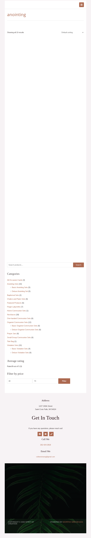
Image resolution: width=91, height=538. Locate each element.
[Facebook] (40, 434)
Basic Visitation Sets (20, 349)
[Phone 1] (51, 434)
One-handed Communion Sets (19, 318)
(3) (14, 366)
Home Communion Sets (16, 311)
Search (78, 265)
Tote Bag (10, 341)
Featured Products (14, 303)
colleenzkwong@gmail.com (45, 457)
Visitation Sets (12, 345)
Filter (64, 381)
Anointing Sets (12, 284)
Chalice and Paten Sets (16, 299)
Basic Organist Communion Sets (24, 326)
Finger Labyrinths (13, 307)
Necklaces (11, 315)
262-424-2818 (45, 445)
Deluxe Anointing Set (20, 291)
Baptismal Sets (13, 295)
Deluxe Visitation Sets (20, 353)
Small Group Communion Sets (19, 337)
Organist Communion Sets (17, 322)
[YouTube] (45, 434)
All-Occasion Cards (14, 280)
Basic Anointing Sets (20, 287)
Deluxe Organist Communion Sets (25, 330)
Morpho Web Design (73, 522)
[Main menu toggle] (81, 4)
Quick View (23, 63)
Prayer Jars (11, 334)
